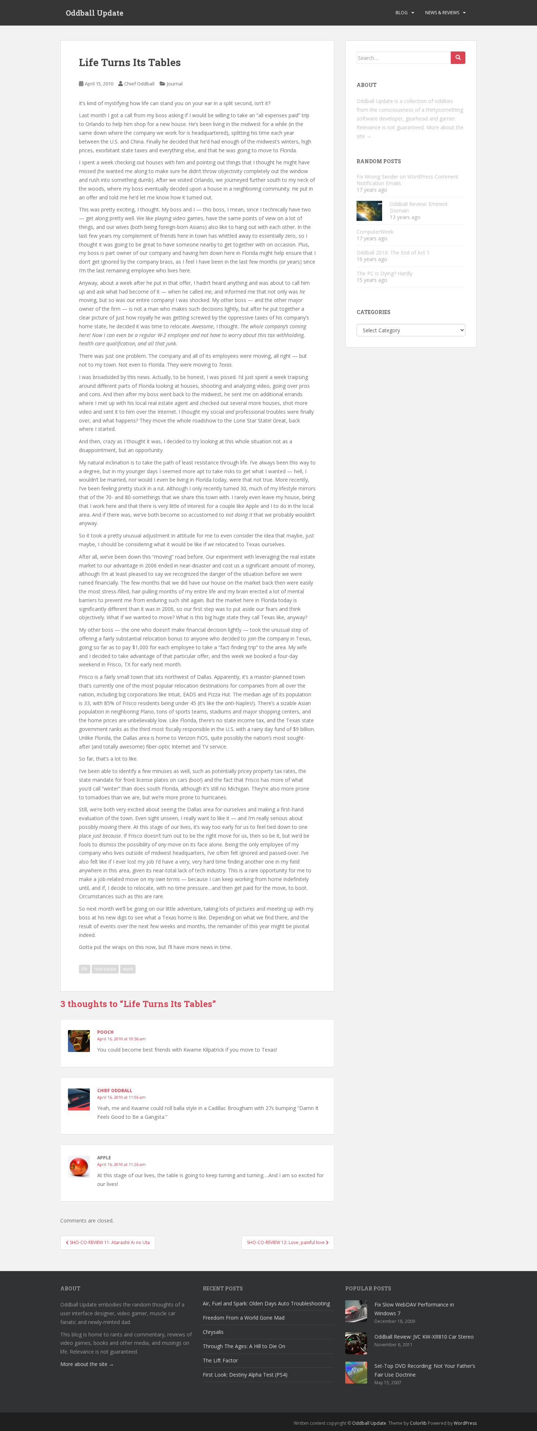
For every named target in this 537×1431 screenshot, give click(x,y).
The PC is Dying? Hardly (384, 273)
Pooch (105, 1032)
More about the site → (87, 1364)
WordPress (465, 1423)
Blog (402, 12)
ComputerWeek (375, 231)
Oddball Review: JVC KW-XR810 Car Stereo (424, 1336)
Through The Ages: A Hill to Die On (244, 1346)
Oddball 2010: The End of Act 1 (393, 252)
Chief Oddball (139, 83)
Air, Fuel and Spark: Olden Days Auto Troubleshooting (266, 1303)
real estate (105, 969)
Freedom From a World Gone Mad (244, 1317)
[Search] (458, 57)
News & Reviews (442, 12)
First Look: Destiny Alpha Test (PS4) (245, 1374)
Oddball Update (94, 13)
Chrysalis (213, 1331)
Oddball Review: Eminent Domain (419, 207)
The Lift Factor (220, 1360)
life (84, 969)
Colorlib (418, 1423)
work (128, 969)
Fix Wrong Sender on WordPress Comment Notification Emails (407, 180)
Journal (175, 83)
